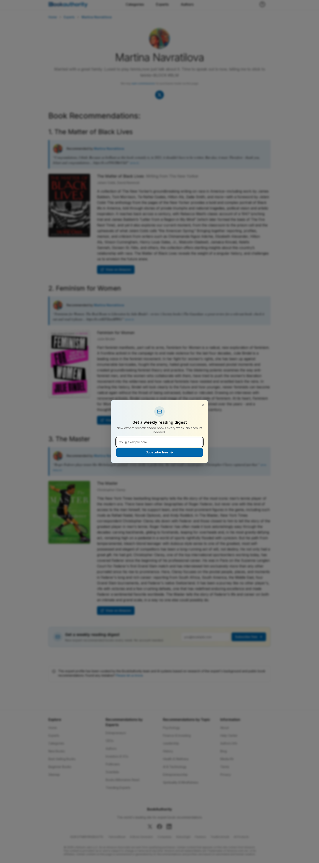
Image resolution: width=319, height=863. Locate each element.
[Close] (203, 405)
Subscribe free (157, 452)
